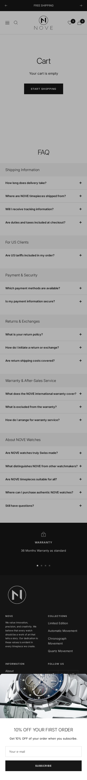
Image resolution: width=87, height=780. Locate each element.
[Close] (80, 680)
